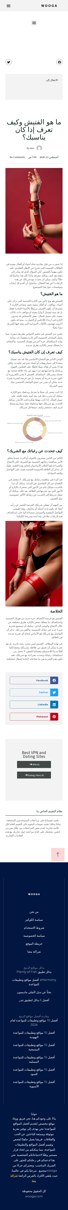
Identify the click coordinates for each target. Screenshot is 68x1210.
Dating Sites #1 (34, 775)
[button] (8, 6)
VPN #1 (34, 764)
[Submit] (34, 92)
